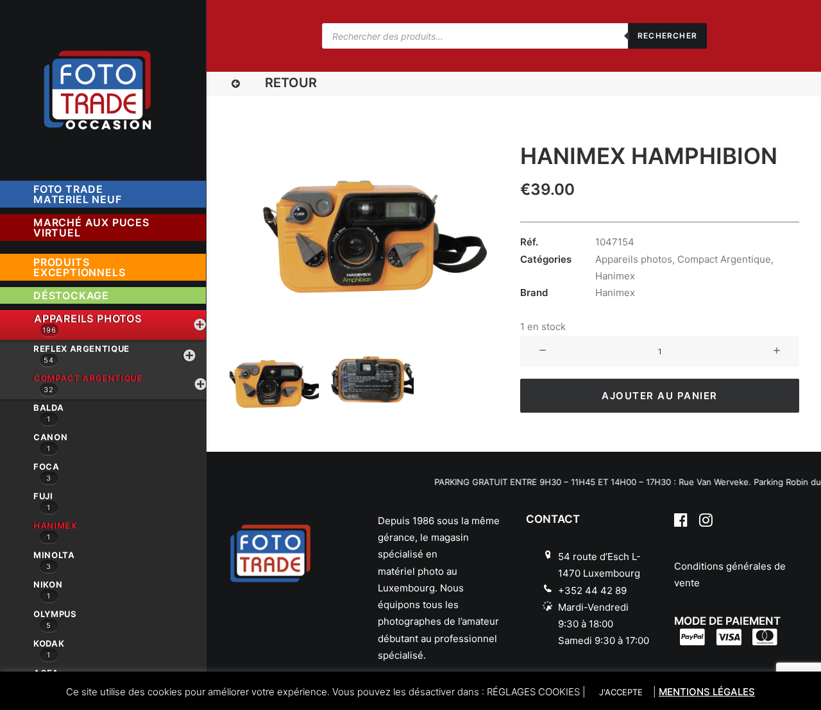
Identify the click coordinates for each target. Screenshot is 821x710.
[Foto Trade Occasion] (102, 87)
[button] (236, 84)
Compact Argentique (724, 259)
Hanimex (615, 276)
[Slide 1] (274, 378)
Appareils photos (633, 259)
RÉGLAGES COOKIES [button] (533, 692)
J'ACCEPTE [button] (621, 692)
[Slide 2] (369, 378)
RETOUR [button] (291, 82)
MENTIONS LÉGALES (707, 692)
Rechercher (667, 35)
